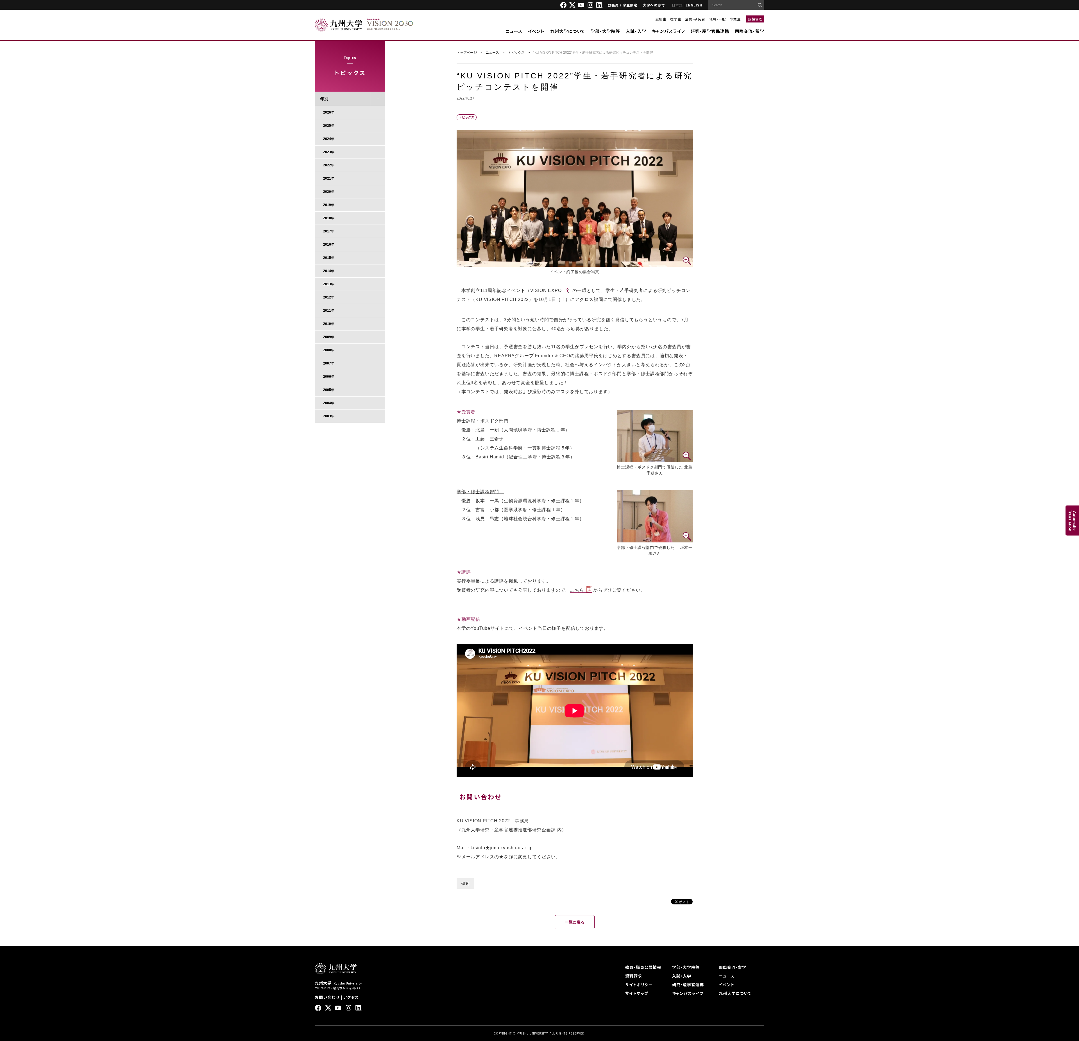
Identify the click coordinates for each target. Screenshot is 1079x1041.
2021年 (328, 178)
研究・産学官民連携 (710, 31)
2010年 (328, 324)
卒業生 (735, 19)
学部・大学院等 (605, 31)
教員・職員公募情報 (643, 967)
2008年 (328, 350)
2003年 (328, 416)
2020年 (328, 192)
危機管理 (755, 19)
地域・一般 (717, 19)
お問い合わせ (327, 997)
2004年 (328, 403)
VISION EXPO (546, 290)
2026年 (328, 112)
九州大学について (567, 31)
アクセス (351, 997)
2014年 (328, 271)
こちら (577, 590)
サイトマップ (636, 993)
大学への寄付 (654, 5)
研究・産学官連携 (688, 984)
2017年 (328, 231)
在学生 (675, 19)
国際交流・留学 (749, 31)
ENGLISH (694, 5)
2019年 (328, 205)
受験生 (660, 19)
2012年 (328, 297)
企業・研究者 (695, 19)
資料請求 (633, 976)
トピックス (516, 53)
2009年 (328, 337)
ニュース (514, 31)
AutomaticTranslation (1072, 520)
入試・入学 (636, 31)
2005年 (328, 390)
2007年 (328, 363)
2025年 (328, 126)
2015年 (328, 258)
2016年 (328, 244)
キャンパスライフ (668, 31)
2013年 (328, 284)
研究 (465, 883)
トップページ (467, 53)
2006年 (328, 377)
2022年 (328, 165)
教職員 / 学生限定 (622, 5)
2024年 (328, 139)
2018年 (328, 218)
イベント (536, 31)
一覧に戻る (574, 922)
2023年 (328, 152)
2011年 (328, 311)
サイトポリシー (639, 984)
